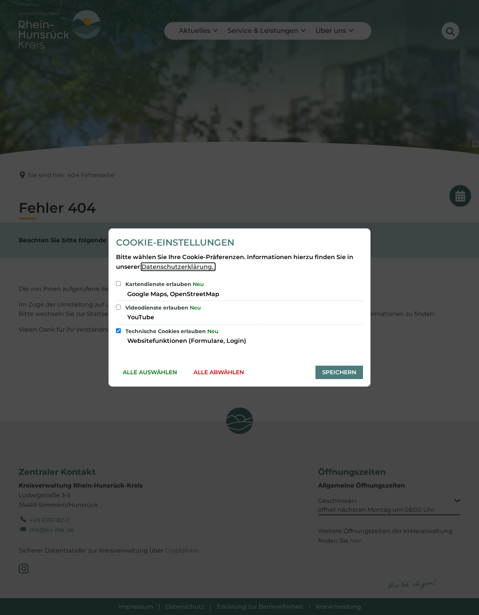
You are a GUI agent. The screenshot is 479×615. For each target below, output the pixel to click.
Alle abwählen (218, 372)
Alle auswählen (150, 372)
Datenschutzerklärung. (178, 266)
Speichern (339, 372)
